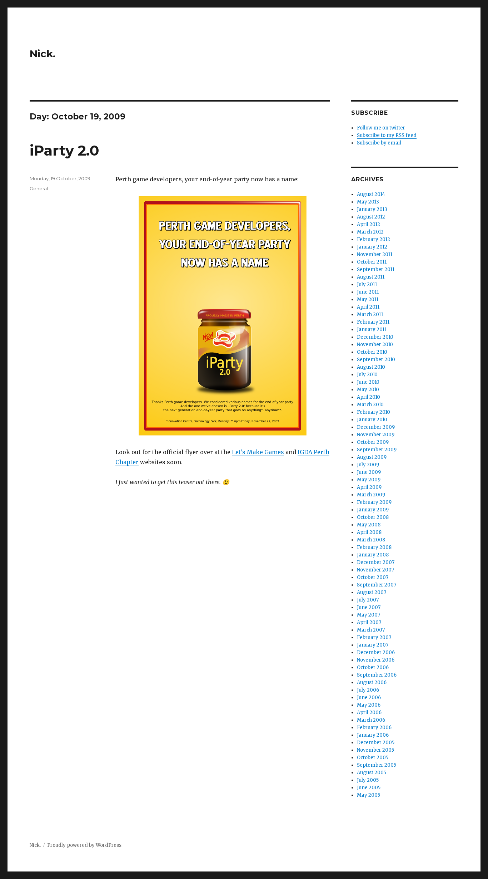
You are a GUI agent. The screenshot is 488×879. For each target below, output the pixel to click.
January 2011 (372, 329)
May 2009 (368, 480)
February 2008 (374, 547)
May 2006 (368, 705)
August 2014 (371, 194)
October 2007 (372, 577)
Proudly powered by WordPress (84, 845)
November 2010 (375, 345)
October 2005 (372, 758)
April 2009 (369, 487)
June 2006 (369, 697)
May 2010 (368, 390)
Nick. (42, 54)
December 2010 (375, 337)
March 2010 (370, 405)
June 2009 (369, 472)
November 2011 (374, 254)
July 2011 (367, 284)
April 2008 (369, 532)
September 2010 (376, 360)
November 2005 (375, 750)
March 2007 (371, 630)
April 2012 (368, 224)
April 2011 (368, 307)
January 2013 (372, 209)
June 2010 (368, 382)
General (39, 188)
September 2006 (377, 675)
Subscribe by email (379, 143)
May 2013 (368, 202)
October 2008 (373, 517)
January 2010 (372, 420)
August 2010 (371, 367)
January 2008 (373, 555)
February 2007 (374, 637)
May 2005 (368, 795)
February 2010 (373, 412)
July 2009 (368, 465)
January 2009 (373, 510)
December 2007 (375, 562)
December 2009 (376, 427)
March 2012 (370, 232)
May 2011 (367, 299)
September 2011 (375, 269)
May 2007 (368, 615)
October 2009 (373, 442)
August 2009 (372, 457)
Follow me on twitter (381, 128)
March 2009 (371, 495)
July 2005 (368, 780)
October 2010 (372, 352)
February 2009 (374, 502)
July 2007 (368, 600)
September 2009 (377, 450)
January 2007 (372, 645)
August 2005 (371, 773)
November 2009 (375, 435)
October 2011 (372, 262)
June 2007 (368, 607)
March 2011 (370, 314)
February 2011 (373, 322)
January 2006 (373, 735)
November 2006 (375, 660)
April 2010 (368, 397)
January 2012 (372, 247)
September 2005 (376, 765)
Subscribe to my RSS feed (387, 135)
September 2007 (376, 585)
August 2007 (371, 592)
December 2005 (375, 743)
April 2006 (369, 712)
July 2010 (367, 375)
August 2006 (372, 682)
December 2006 (376, 652)
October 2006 (373, 667)
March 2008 (371, 540)
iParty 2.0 (64, 150)
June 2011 (368, 292)
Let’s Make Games (258, 452)
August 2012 (371, 217)
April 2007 (369, 622)
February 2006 (374, 728)
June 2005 (368, 788)
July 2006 (368, 690)
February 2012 (373, 239)
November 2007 (375, 570)
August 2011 (370, 277)
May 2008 (368, 525)
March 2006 (371, 720)
